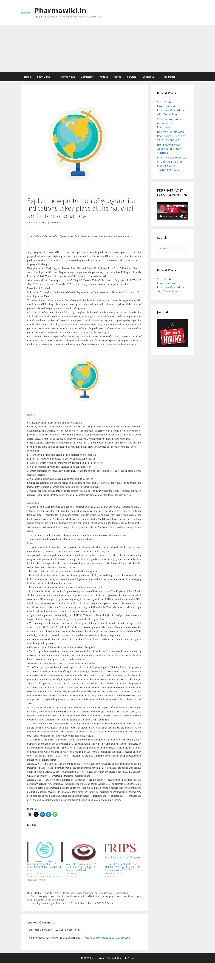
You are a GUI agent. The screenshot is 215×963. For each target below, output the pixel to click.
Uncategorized (120, 892)
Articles (104, 76)
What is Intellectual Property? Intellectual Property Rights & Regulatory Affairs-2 (81, 867)
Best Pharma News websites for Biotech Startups (169, 149)
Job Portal (169, 76)
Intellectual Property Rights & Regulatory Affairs (56, 892)
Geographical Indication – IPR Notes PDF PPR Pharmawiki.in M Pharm (44, 867)
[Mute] (181, 216)
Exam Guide (43, 76)
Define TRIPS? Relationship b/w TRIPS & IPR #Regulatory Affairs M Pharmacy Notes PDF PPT (122, 867)
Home (27, 76)
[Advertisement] (107, 48)
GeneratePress (125, 958)
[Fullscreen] (185, 216)
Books (117, 76)
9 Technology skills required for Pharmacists (169, 123)
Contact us (148, 76)
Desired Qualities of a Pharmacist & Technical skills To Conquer (171, 136)
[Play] (161, 216)
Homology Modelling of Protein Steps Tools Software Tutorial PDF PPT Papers (72, 903)
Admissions (87, 76)
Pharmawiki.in (60, 10)
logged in (49, 929)
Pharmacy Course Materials (96, 892)
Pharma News (67, 76)
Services (131, 76)
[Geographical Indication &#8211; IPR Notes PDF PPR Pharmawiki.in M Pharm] (45, 852)
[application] (172, 211)
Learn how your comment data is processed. (103, 937)
